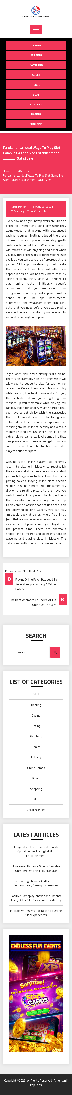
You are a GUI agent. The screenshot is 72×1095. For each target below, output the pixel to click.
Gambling (36, 65)
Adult (36, 75)
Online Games (36, 768)
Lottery (36, 104)
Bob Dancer (19, 207)
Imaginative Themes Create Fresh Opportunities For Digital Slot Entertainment (36, 851)
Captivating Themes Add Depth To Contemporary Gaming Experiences (36, 883)
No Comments (38, 211)
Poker (36, 85)
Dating (36, 114)
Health (36, 747)
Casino (36, 45)
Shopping (36, 124)
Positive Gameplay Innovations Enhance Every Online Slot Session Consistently (36, 898)
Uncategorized (36, 809)
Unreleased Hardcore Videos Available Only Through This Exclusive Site (36, 868)
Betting (36, 55)
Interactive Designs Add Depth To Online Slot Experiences (36, 912)
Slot (36, 94)
